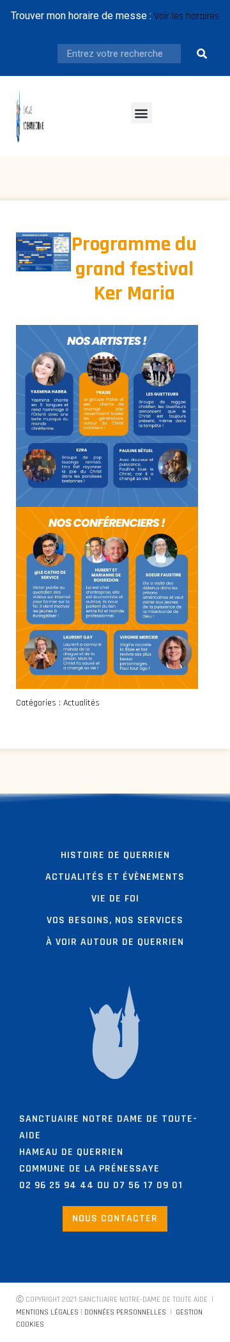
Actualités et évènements (115, 877)
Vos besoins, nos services (115, 920)
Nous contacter (115, 1218)
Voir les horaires (186, 16)
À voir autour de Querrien (115, 942)
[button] (141, 112)
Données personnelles (125, 1312)
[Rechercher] (202, 53)
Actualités (81, 703)
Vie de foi (115, 898)
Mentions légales (47, 1312)
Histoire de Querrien (115, 855)
